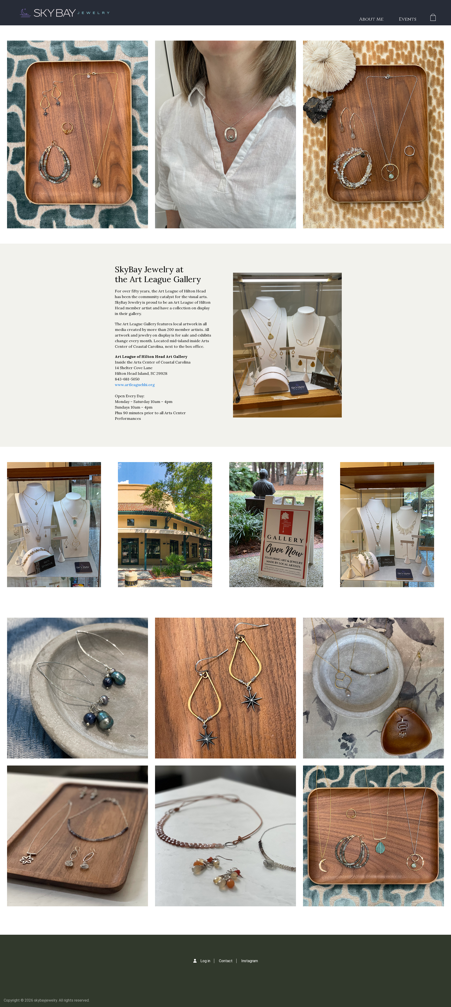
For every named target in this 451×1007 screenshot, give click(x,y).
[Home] (63, 13)
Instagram (249, 961)
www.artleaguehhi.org (135, 384)
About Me (371, 19)
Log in (205, 961)
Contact (226, 961)
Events (407, 19)
